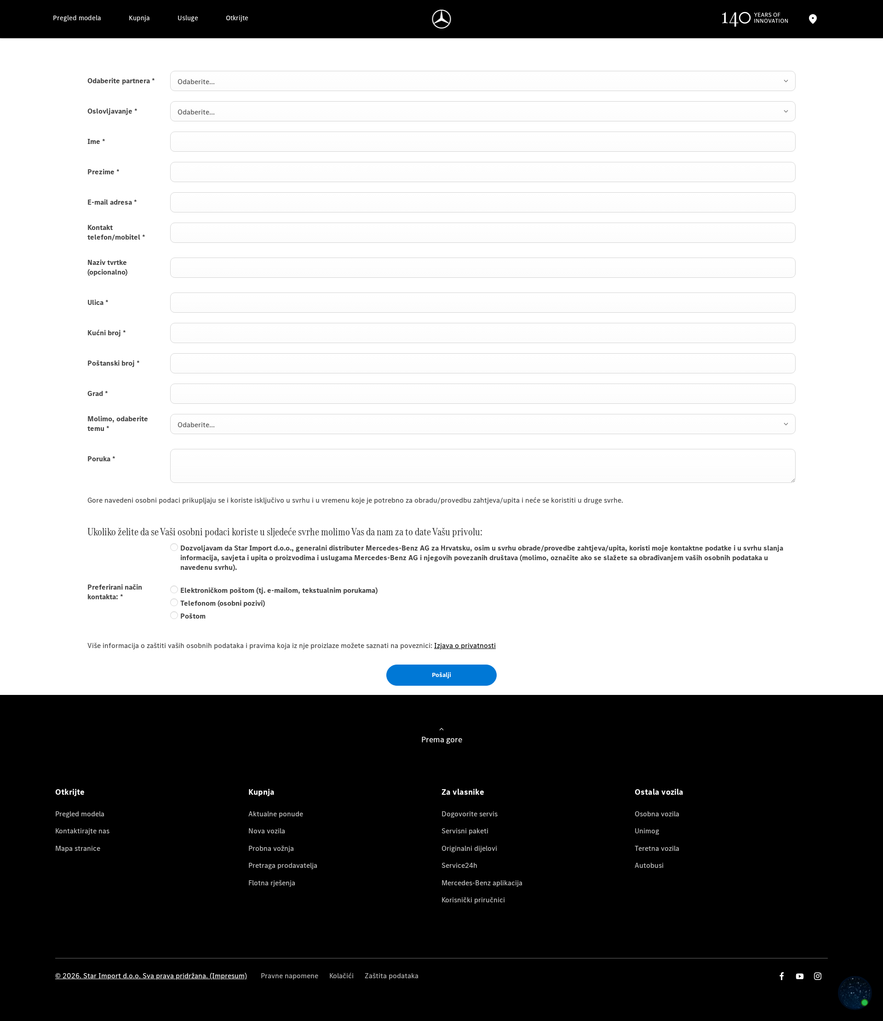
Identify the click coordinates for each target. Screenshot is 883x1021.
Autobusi (649, 865)
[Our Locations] (812, 19)
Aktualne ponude (275, 814)
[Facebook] (781, 976)
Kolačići (341, 976)
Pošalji (441, 675)
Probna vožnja (271, 848)
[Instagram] (817, 976)
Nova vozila (266, 831)
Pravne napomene (289, 976)
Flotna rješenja (271, 883)
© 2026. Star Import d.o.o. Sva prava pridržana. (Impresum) (151, 976)
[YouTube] (799, 976)
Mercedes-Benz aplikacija (482, 883)
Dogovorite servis (470, 814)
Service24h (459, 865)
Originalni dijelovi (469, 848)
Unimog (647, 831)
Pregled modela (79, 814)
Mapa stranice (77, 848)
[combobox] (483, 81)
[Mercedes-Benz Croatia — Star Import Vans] (441, 19)
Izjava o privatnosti (465, 645)
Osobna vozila (657, 814)
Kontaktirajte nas (82, 831)
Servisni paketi (465, 831)
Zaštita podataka (392, 976)
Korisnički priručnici (473, 900)
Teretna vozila (657, 848)
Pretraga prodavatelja (282, 865)
